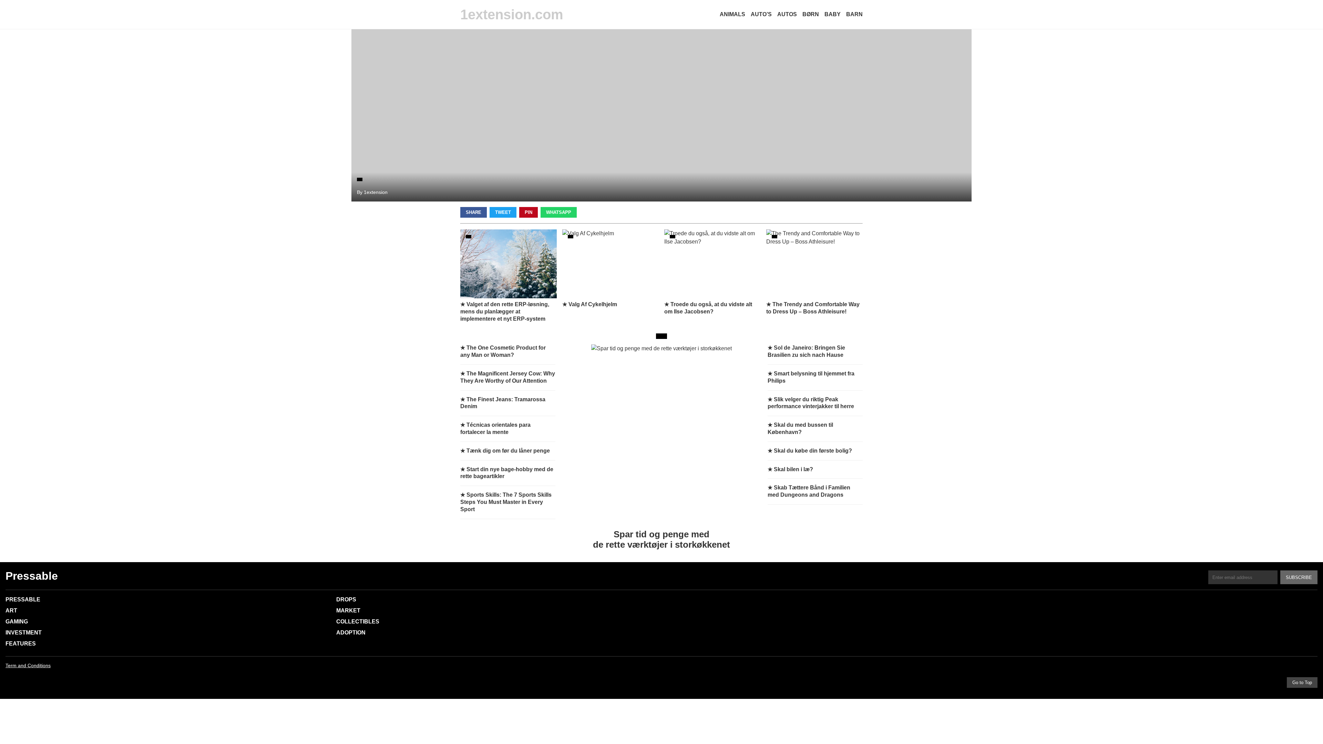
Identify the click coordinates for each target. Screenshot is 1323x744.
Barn (854, 14)
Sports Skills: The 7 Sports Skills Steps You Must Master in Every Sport (506, 502)
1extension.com (511, 14)
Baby (832, 14)
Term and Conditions (28, 665)
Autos (787, 14)
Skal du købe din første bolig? (813, 451)
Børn (810, 14)
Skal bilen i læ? (793, 469)
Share (473, 212)
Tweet (503, 212)
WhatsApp (558, 212)
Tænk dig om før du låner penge (508, 451)
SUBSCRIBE (1299, 577)
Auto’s (761, 14)
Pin (528, 212)
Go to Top (1302, 682)
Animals (732, 14)
